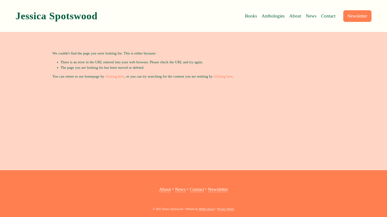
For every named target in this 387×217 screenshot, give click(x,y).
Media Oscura (207, 209)
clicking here (114, 76)
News (311, 15)
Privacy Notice (225, 209)
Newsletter (357, 15)
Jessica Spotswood (57, 15)
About (295, 15)
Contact (328, 15)
